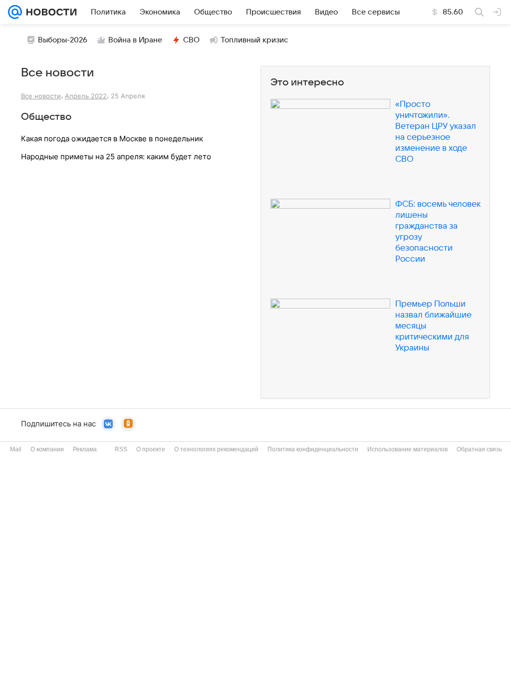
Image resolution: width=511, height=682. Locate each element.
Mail (15, 449)
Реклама (85, 449)
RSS (121, 449)
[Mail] (15, 12)
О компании (47, 449)
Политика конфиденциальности (312, 449)
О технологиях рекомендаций (216, 449)
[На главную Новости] (49, 12)
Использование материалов (407, 449)
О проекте (150, 449)
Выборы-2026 (62, 40)
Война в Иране (135, 40)
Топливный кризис (254, 40)
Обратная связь (479, 449)
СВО (191, 40)
